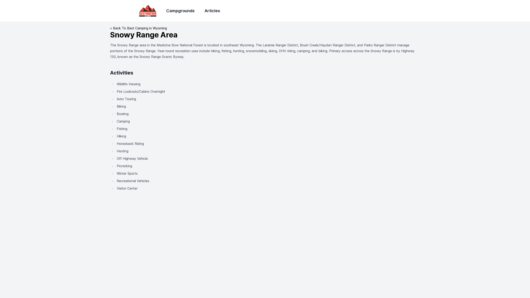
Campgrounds (180, 10)
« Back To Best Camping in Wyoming (138, 28)
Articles (212, 10)
